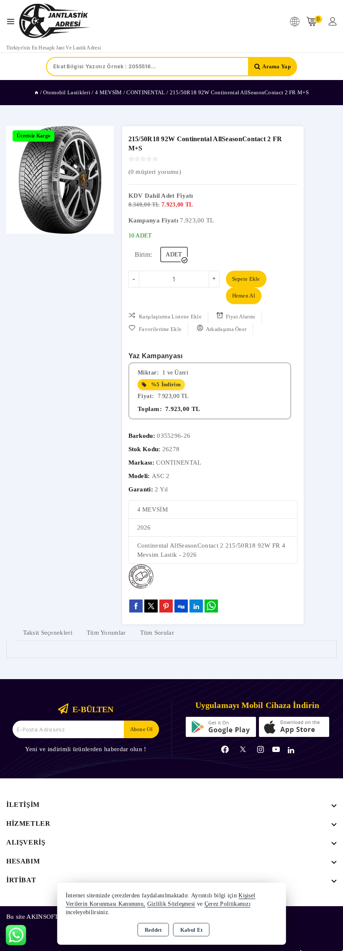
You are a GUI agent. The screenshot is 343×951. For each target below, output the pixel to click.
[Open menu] (12, 21)
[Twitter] (242, 749)
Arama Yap (276, 66)
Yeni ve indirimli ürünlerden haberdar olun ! (85, 749)
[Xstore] (54, 21)
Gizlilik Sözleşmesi (171, 904)
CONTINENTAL (178, 462)
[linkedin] (196, 605)
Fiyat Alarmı (241, 316)
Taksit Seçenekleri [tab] (47, 632)
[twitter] (151, 606)
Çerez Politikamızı (228, 904)
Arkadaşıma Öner (226, 329)
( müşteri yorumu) (154, 171)
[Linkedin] (291, 750)
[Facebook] (225, 749)
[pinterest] (166, 605)
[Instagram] (260, 749)
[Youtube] (276, 749)
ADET (174, 254)
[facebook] (136, 605)
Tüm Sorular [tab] (157, 632)
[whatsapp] (211, 606)
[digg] (181, 605)
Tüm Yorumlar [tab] (106, 632)
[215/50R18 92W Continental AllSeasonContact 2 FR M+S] (60, 180)
